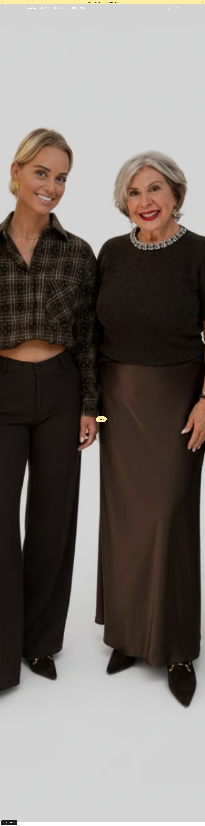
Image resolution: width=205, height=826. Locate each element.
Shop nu (101, 419)
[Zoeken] (168, 8)
